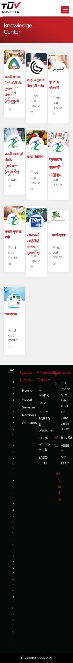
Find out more (12, 98)
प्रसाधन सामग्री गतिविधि (55, 167)
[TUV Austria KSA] (11, 12)
